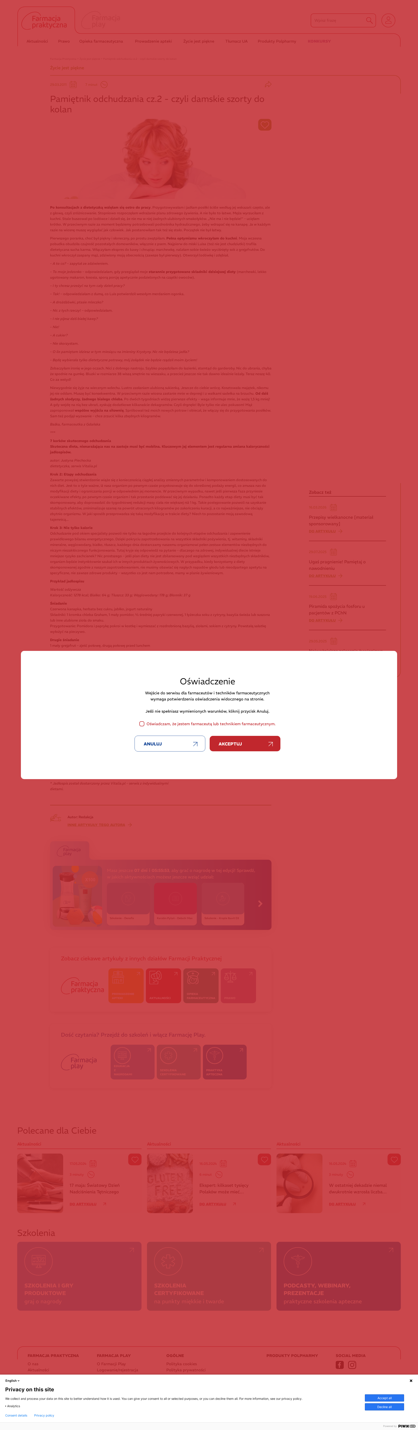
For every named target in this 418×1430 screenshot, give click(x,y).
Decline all (384, 1407)
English (11, 1380)
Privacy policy (44, 1415)
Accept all (385, 1398)
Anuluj (153, 744)
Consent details (16, 1415)
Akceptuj (230, 744)
